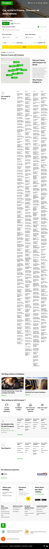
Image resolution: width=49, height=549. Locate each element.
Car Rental (3, 52)
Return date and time (30, 34)
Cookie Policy (25, 546)
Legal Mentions (17, 546)
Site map (11, 546)
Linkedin (30, 546)
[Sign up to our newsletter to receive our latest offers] (28, 499)
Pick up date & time (7, 34)
